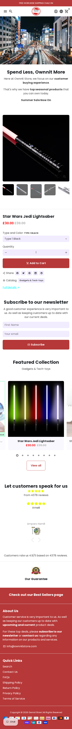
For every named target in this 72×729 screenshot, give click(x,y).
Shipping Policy (12, 683)
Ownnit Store (35, 712)
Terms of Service (14, 699)
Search (7, 666)
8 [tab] (54, 455)
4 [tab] (33, 455)
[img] (36, 491)
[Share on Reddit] (41, 273)
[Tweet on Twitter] (23, 273)
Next (66, 148)
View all (36, 465)
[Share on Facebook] (17, 273)
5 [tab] (38, 455)
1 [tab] (17, 455)
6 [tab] (44, 455)
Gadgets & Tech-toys (31, 280)
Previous (6, 148)
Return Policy (11, 688)
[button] (33, 539)
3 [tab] (28, 455)
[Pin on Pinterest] (29, 273)
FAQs (6, 677)
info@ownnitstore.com (20, 646)
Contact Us (10, 672)
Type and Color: (21, 233)
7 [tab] (49, 455)
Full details (11, 287)
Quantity (8, 247)
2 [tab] (22, 455)
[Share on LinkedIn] (35, 273)
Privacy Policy (12, 693)
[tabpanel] (36, 415)
